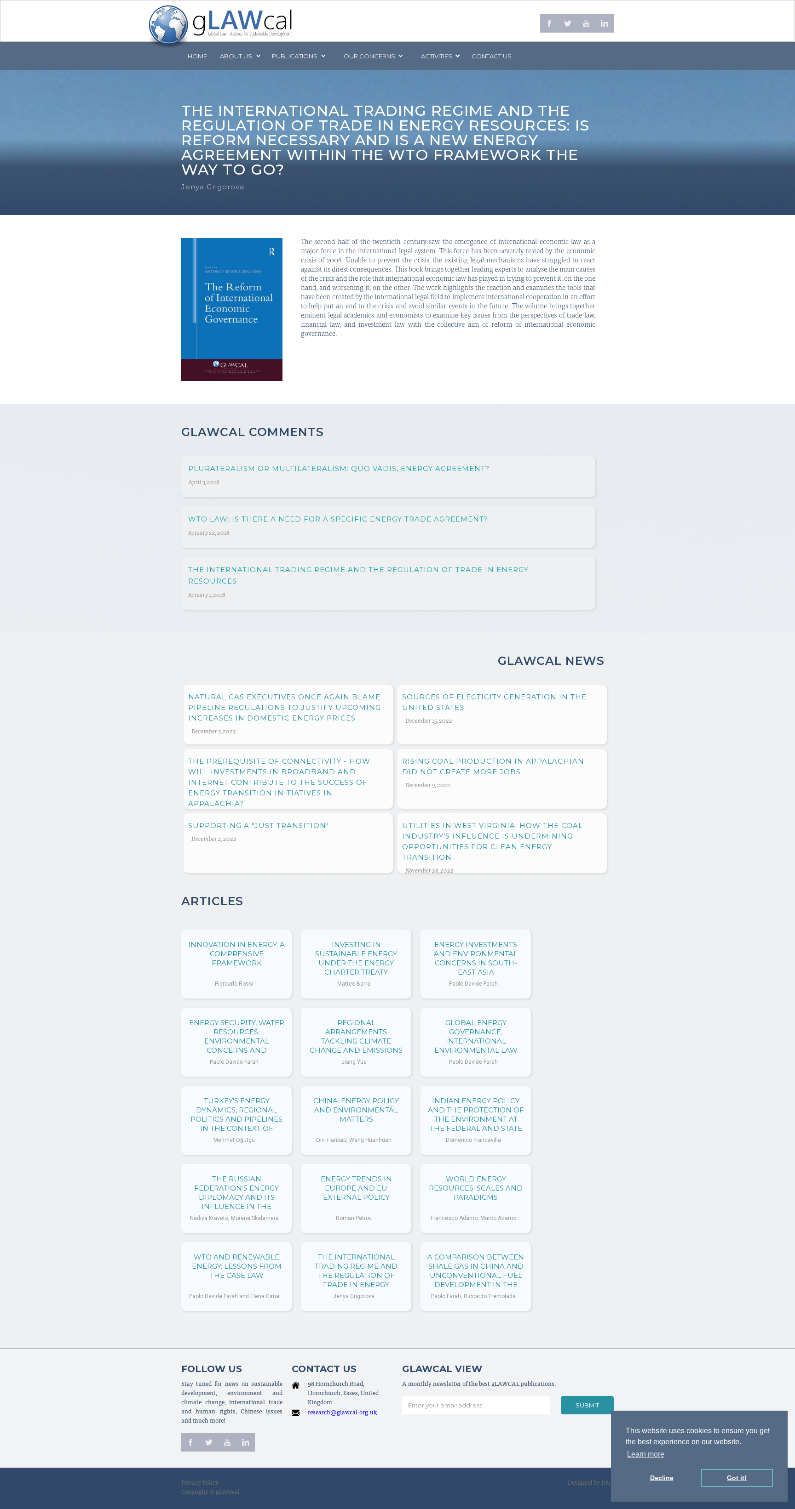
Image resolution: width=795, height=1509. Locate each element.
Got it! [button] (737, 1477)
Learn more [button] (645, 1454)
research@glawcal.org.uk (342, 1413)
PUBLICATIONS (294, 56)
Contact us (492, 56)
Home (197, 56)
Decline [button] (662, 1477)
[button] (239, 56)
